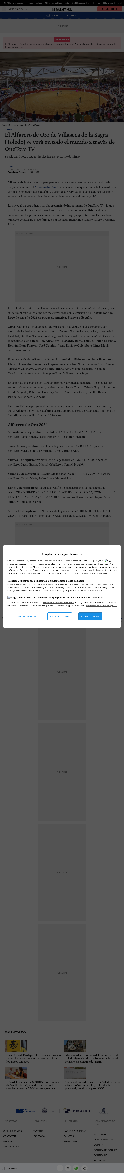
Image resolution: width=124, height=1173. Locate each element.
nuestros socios (47, 560)
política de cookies (83, 573)
